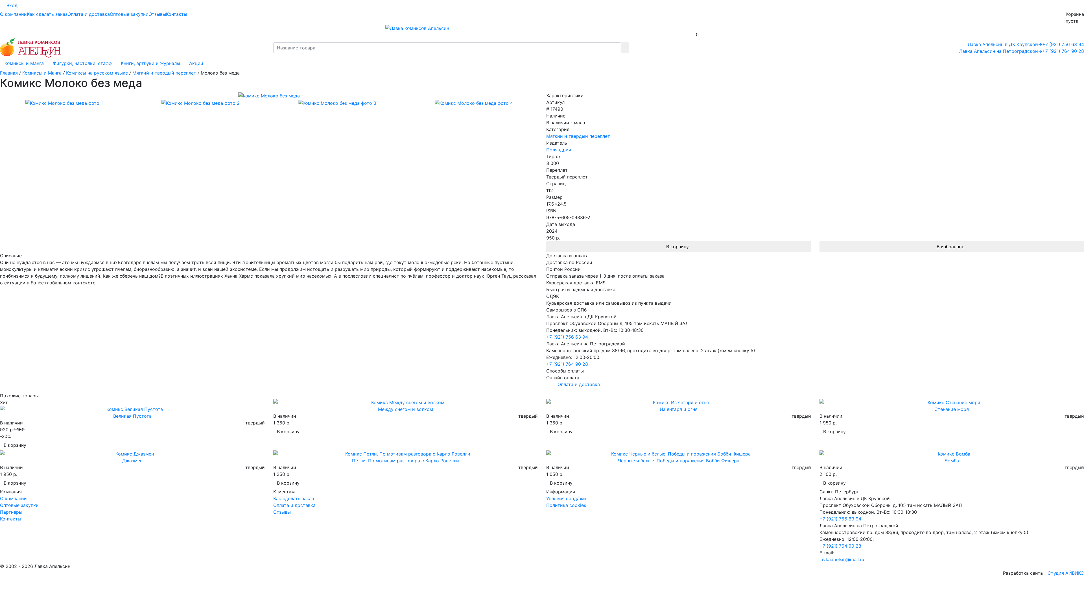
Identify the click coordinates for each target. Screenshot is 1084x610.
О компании (13, 14)
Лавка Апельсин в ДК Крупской (1005, 44)
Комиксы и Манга (24, 63)
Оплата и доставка (88, 14)
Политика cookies (566, 505)
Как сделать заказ (47, 14)
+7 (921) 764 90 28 (1063, 51)
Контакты (176, 14)
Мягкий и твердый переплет (578, 136)
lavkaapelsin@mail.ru (841, 559)
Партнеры (11, 512)
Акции (196, 63)
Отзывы (157, 14)
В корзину (677, 246)
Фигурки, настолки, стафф (82, 63)
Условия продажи (566, 498)
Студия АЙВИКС (1066, 573)
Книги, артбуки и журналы (150, 63)
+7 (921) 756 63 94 (1063, 44)
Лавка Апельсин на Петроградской (1000, 51)
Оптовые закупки (129, 14)
